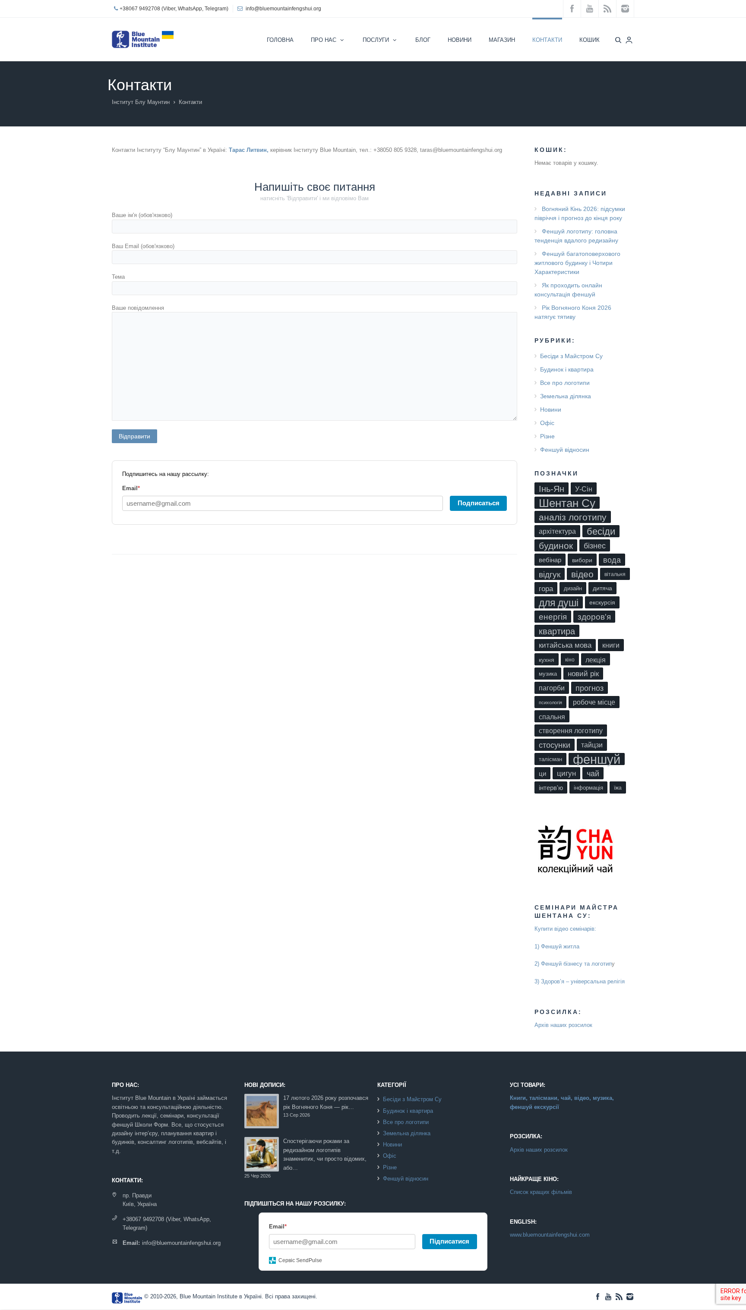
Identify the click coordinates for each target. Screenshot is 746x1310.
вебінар (550, 560)
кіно (570, 660)
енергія (553, 616)
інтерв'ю (551, 787)
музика (548, 674)
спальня (552, 717)
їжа (618, 788)
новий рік (583, 674)
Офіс (547, 422)
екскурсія (602, 602)
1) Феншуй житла (556, 946)
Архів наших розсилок (563, 1025)
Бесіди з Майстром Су (571, 356)
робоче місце (594, 702)
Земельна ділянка (565, 396)
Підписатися (449, 1241)
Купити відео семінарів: (565, 929)
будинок (556, 546)
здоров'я (594, 616)
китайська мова (565, 645)
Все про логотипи (565, 382)
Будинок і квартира (567, 369)
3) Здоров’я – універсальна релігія (579, 981)
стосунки (554, 745)
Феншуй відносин (564, 449)
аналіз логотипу (573, 517)
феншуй (596, 759)
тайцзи (592, 745)
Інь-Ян (551, 489)
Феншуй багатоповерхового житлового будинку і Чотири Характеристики (577, 262)
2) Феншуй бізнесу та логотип (573, 963)
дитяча (602, 588)
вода (612, 560)
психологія (550, 702)
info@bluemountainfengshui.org (283, 9)
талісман (550, 759)
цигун (566, 773)
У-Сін (583, 489)
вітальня (615, 574)
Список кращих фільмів (541, 1192)
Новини (550, 409)
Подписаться (478, 503)
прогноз (589, 688)
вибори (582, 560)
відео (582, 574)
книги (611, 645)
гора (546, 588)
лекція (595, 660)
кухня (546, 659)
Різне (547, 436)
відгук (549, 574)
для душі (558, 602)
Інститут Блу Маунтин (141, 102)
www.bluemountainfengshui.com (550, 1234)
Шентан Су (567, 503)
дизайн (573, 588)
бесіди (601, 531)
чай (593, 773)
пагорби (552, 688)
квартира (557, 631)
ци (542, 773)
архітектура (557, 531)
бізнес (595, 546)
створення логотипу (571, 730)
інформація (588, 787)
